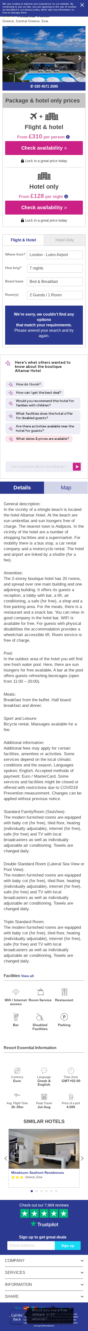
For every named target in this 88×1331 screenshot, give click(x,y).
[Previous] (6, 1158)
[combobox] (55, 255)
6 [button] (56, 1191)
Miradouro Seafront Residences (37, 1173)
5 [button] (51, 1191)
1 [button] (31, 1191)
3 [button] (41, 1191)
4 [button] (46, 1191)
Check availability (42, 148)
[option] (44, 1158)
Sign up (67, 1246)
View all (27, 976)
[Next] (82, 1158)
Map (66, 488)
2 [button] (36, 1191)
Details (22, 488)
